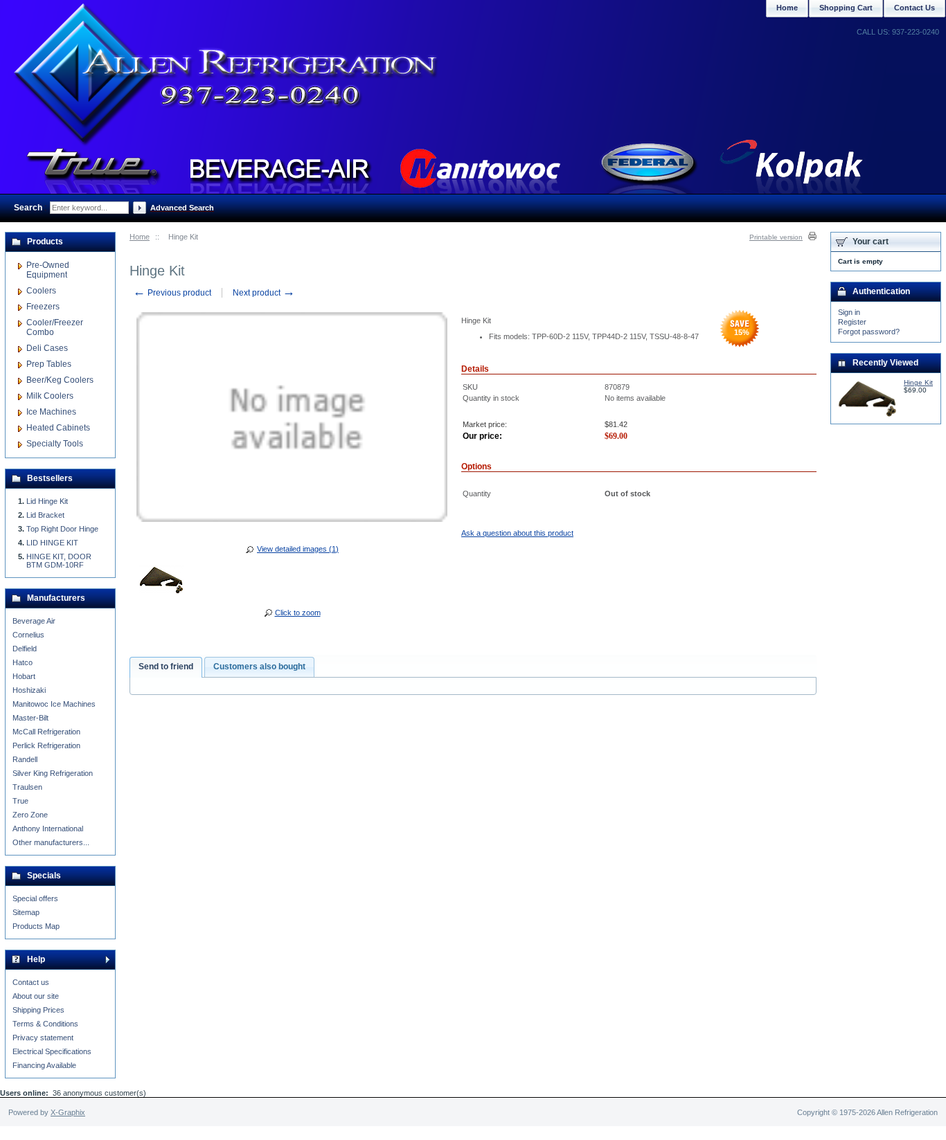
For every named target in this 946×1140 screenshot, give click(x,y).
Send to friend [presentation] (166, 666)
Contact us (30, 982)
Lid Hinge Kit (47, 501)
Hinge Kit (918, 382)
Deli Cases (47, 348)
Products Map (36, 926)
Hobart (23, 676)
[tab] (166, 667)
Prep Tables (48, 364)
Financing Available (44, 1065)
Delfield (24, 648)
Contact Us (914, 7)
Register (852, 322)
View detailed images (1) (298, 549)
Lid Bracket (45, 515)
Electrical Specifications (51, 1051)
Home (140, 237)
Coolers (41, 291)
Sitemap (25, 912)
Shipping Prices (38, 1010)
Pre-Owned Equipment (47, 270)
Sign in (849, 312)
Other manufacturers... (50, 842)
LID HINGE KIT (52, 543)
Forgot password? (869, 331)
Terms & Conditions (45, 1024)
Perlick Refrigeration (46, 745)
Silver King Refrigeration (52, 773)
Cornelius (28, 635)
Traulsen (27, 787)
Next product (264, 293)
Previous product (172, 293)
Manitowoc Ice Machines (54, 704)
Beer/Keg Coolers (59, 380)
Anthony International (47, 828)
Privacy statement (42, 1037)
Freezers (43, 306)
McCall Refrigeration (46, 731)
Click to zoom (298, 612)
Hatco (22, 662)
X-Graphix (68, 1112)
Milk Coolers (49, 396)
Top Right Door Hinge (62, 529)
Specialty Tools (54, 444)
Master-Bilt (30, 718)
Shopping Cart (846, 7)
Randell (24, 759)
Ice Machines (51, 412)
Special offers (35, 898)
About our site (35, 996)
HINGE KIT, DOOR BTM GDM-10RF (58, 560)
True (20, 801)
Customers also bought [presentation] (259, 666)
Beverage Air (33, 621)
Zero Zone (30, 815)
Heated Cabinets (58, 428)
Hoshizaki (29, 690)
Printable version (776, 237)
